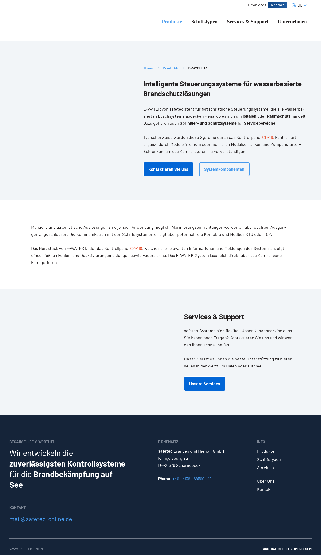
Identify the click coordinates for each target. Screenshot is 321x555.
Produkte (172, 21)
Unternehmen (292, 21)
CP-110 (268, 137)
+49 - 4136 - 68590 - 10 (192, 478)
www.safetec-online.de (29, 549)
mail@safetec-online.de (40, 518)
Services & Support (247, 21)
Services (265, 467)
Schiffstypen (204, 21)
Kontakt (264, 489)
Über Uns (265, 480)
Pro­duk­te (170, 68)
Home (148, 68)
